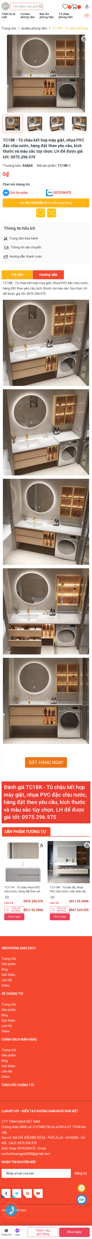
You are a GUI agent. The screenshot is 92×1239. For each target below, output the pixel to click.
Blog (5, 969)
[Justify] (40, 6)
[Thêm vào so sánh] (51, 212)
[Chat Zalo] (49, 192)
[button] (80, 74)
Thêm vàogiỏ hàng (16, 909)
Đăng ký (80, 1173)
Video (6, 985)
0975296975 (62, 192)
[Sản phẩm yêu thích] (65, 7)
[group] (46, 74)
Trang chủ (6, 1234)
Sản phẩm (9, 964)
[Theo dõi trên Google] (27, 1193)
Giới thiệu (8, 975)
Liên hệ (7, 980)
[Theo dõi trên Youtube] (38, 1193)
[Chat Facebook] (6, 192)
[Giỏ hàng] (74, 7)
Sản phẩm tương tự (25, 831)
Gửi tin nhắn (19, 192)
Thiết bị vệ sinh (8, 15)
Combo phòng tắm (28, 15)
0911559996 (34, 203)
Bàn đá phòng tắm (47, 15)
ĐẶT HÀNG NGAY (46, 762)
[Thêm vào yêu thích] (40, 212)
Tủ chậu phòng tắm (66, 15)
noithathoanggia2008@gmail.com (26, 1154)
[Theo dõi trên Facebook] (6, 1193)
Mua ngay (14, 916)
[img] (87, 6)
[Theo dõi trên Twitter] (16, 1193)
